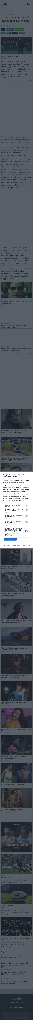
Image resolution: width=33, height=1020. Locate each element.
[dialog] (16, 510)
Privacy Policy (26, 545)
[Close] (29, 475)
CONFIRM (10, 539)
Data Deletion (6, 545)
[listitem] (16, 505)
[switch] (26, 510)
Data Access (16, 545)
